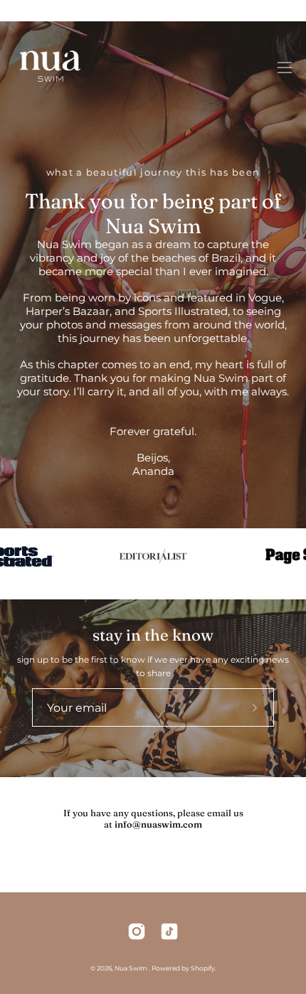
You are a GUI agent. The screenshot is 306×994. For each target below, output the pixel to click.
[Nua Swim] (49, 67)
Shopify (203, 968)
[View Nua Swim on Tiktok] (169, 931)
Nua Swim (132, 968)
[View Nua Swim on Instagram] (136, 931)
